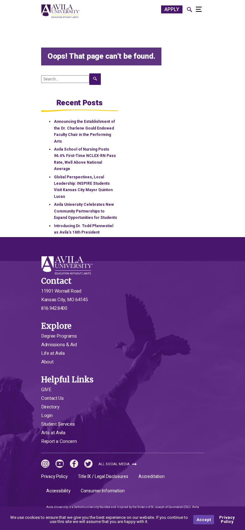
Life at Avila (52, 353)
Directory (50, 406)
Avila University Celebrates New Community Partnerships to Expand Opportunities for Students (85, 211)
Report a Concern (59, 441)
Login (46, 415)
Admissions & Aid (59, 344)
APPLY (171, 9)
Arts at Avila (53, 432)
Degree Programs (59, 336)
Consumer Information (103, 491)
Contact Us (52, 398)
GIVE (46, 389)
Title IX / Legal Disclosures (103, 476)
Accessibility (58, 491)
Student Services (58, 424)
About (47, 361)
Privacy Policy (54, 476)
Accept (204, 520)
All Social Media (114, 464)
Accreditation (151, 476)
